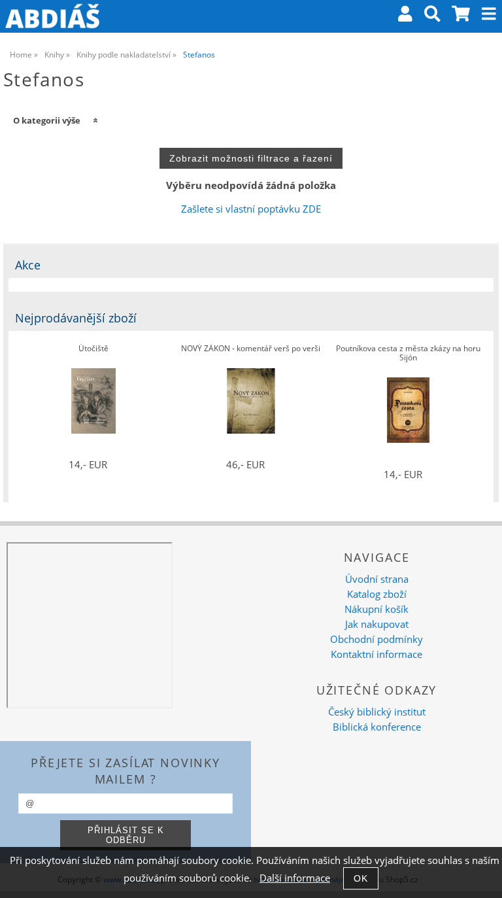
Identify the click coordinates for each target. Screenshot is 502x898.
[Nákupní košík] (461, 16)
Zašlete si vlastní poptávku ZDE (251, 209)
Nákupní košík (376, 609)
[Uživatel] (405, 16)
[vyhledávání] (432, 16)
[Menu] (489, 13)
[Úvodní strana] (52, 16)
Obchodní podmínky (376, 639)
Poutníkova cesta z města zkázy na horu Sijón (408, 353)
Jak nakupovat (377, 624)
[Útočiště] (93, 401)
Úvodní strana (377, 579)
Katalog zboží (377, 594)
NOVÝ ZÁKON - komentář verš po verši (250, 349)
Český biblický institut (377, 712)
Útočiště (93, 349)
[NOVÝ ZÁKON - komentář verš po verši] (251, 401)
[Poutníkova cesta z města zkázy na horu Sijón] (408, 410)
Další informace (294, 878)
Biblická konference (377, 727)
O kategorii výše (46, 120)
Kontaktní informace (376, 654)
